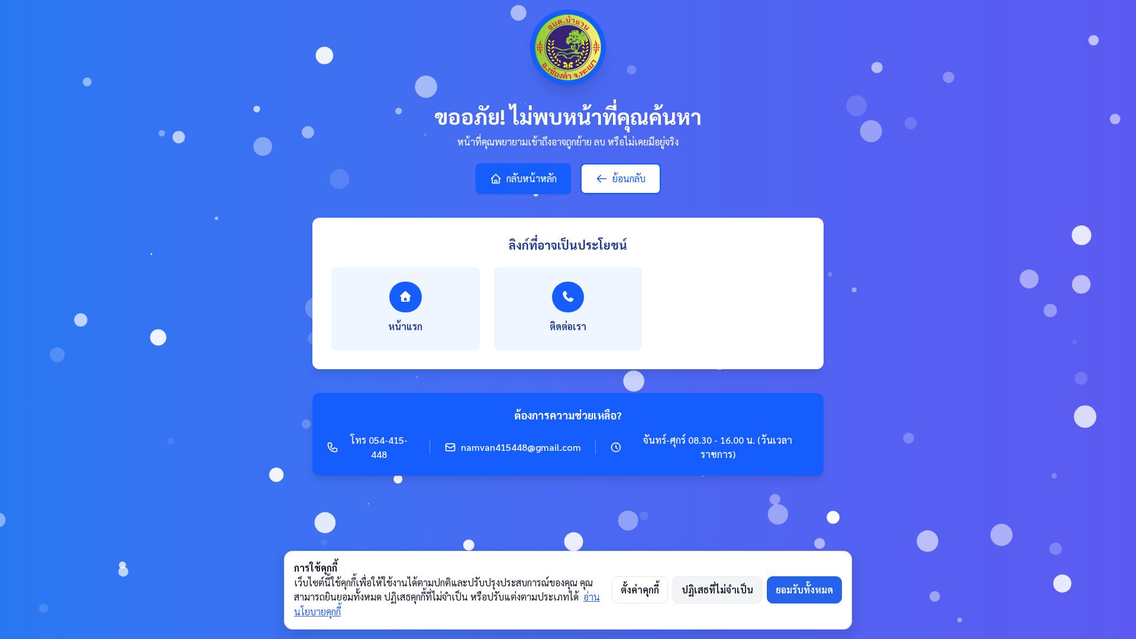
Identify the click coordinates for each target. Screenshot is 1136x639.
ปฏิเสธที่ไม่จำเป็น (717, 589)
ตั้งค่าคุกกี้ (640, 589)
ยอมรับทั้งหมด (804, 589)
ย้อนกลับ (629, 178)
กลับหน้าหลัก (531, 178)
